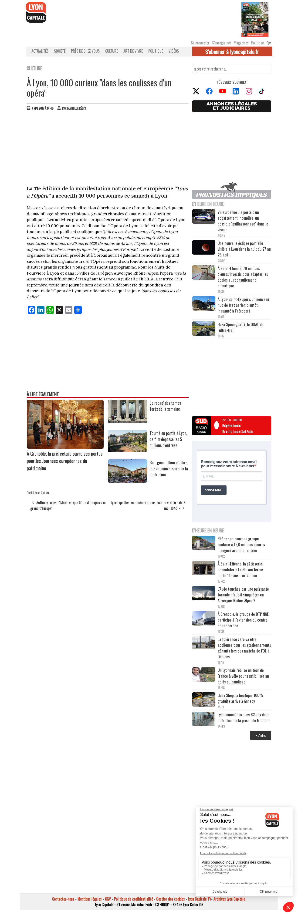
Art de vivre (133, 51)
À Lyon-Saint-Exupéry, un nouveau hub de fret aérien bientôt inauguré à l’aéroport (243, 305)
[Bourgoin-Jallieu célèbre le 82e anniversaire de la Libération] (127, 481)
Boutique (257, 43)
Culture (111, 51)
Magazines (241, 43)
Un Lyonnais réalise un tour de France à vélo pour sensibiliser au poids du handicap (243, 676)
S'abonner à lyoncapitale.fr (232, 51)
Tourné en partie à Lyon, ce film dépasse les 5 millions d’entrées (168, 439)
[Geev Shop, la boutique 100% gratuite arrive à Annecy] (203, 700)
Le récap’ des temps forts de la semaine (165, 406)
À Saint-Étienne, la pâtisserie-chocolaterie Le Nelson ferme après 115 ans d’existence (241, 569)
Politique (155, 51)
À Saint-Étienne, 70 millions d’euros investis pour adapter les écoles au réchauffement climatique (243, 277)
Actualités (39, 51)
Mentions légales (90, 899)
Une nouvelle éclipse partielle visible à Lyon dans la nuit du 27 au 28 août (244, 249)
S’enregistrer (221, 43)
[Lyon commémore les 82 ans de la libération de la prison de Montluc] (203, 719)
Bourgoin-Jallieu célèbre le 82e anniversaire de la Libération (169, 468)
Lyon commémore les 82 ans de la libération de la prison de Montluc (243, 717)
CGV (108, 899)
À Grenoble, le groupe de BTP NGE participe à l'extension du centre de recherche (243, 620)
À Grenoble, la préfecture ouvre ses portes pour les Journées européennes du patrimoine (65, 460)
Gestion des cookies (170, 899)
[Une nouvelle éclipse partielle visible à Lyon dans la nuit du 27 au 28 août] (203, 248)
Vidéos (174, 51)
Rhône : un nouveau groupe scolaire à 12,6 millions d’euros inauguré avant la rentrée (241, 544)
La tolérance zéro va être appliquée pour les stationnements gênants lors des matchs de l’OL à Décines (244, 647)
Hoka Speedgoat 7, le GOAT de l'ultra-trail (241, 327)
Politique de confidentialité (133, 899)
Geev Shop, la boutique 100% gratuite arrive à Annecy (240, 698)
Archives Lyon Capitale (229, 899)
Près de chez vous (85, 51)
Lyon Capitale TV (199, 899)
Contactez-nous (63, 899)
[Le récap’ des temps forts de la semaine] (127, 421)
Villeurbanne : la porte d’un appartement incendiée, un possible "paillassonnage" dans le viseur (243, 220)
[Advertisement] (108, 149)
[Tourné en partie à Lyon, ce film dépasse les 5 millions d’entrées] (127, 451)
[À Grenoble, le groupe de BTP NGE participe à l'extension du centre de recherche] (203, 619)
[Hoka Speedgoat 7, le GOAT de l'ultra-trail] (203, 329)
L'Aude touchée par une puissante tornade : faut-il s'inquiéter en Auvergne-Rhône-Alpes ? (243, 594)
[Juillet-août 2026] (254, 19)
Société (59, 51)
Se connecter (200, 43)
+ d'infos (260, 735)
